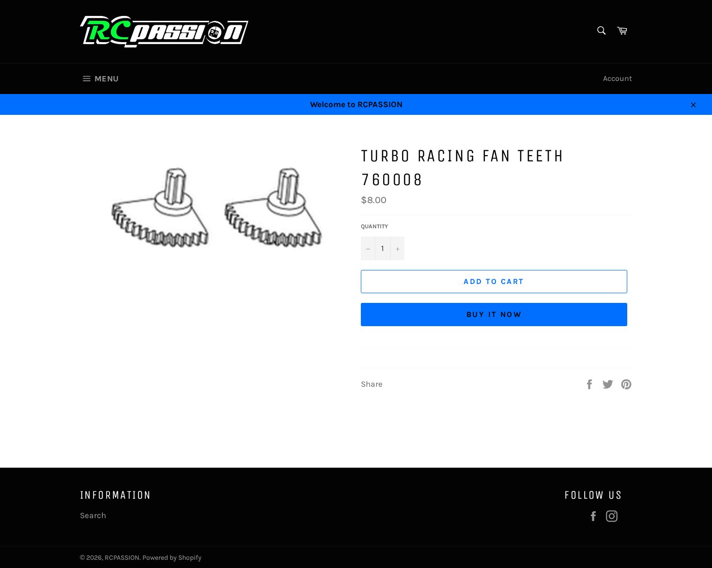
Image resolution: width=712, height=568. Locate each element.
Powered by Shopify (171, 557)
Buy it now (494, 314)
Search (93, 515)
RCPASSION (122, 557)
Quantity (374, 226)
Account (617, 78)
